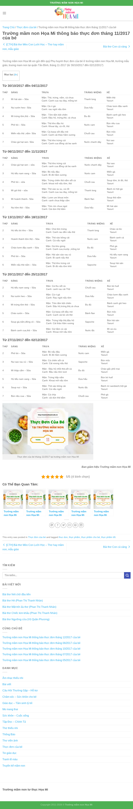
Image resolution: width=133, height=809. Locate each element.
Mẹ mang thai (10, 709)
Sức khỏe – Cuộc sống (15, 715)
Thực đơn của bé (26, 27)
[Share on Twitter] (63, 525)
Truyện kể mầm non (13, 765)
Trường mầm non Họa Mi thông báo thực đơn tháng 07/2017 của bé (41, 654)
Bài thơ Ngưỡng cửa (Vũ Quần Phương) (25, 619)
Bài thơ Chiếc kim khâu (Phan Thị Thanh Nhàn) (29, 613)
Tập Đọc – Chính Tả (14, 721)
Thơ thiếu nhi (10, 728)
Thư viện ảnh (10, 740)
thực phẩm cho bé (90, 537)
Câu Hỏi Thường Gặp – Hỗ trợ (20, 690)
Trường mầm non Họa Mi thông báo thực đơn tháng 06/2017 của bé (41, 643)
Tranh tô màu (10, 759)
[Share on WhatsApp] (51, 525)
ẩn (15, 74)
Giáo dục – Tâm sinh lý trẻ (17, 703)
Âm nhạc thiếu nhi (12, 678)
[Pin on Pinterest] (75, 525)
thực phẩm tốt (108, 537)
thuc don (63, 537)
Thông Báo (8, 734)
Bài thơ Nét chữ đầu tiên (16, 594)
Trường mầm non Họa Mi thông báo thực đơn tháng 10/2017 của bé (41, 648)
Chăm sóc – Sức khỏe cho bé (19, 696)
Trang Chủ (8, 27)
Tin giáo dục (9, 753)
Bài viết (6, 684)
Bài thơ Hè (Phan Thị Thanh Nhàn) (22, 600)
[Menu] (4, 13)
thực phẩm (74, 537)
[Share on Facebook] (57, 525)
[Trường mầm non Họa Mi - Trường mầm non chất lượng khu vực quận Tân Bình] (66, 13)
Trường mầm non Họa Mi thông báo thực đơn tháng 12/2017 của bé (41, 637)
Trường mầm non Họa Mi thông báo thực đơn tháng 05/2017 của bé (41, 660)
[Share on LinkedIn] (81, 525)
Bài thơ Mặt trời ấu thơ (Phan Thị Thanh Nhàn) (29, 606)
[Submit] (127, 575)
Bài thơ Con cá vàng (115, 46)
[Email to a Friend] (69, 525)
